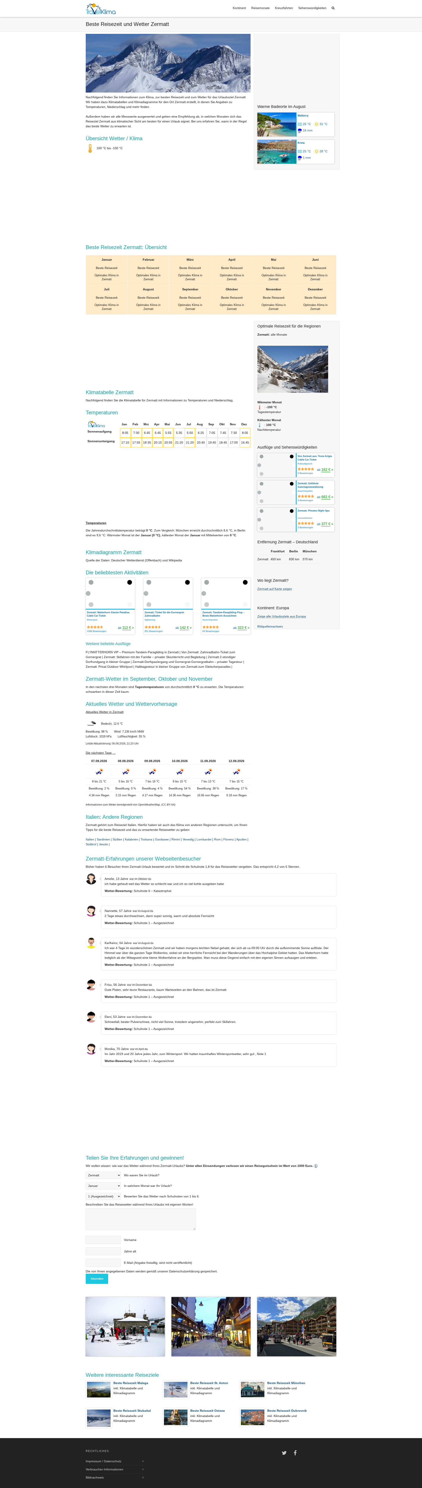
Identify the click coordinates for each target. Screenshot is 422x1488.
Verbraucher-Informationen (104, 1469)
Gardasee (162, 839)
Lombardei (203, 839)
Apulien (241, 839)
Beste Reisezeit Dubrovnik (287, 1410)
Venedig (188, 839)
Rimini (175, 839)
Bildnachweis (95, 1477)
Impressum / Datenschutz (103, 1461)
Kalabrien (131, 839)
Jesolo (103, 844)
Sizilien (117, 839)
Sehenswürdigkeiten (312, 8)
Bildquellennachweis (270, 626)
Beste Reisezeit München (286, 1383)
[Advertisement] (296, 67)
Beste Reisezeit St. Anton (209, 1383)
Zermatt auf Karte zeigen (274, 589)
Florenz (228, 839)
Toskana (146, 839)
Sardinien (103, 839)
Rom (217, 839)
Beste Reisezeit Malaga (130, 1383)
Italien (90, 839)
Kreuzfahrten (284, 8)
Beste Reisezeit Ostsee (207, 1410)
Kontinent (239, 8)
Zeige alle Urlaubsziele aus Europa (281, 616)
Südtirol (91, 844)
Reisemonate (260, 8)
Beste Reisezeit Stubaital (132, 1410)
